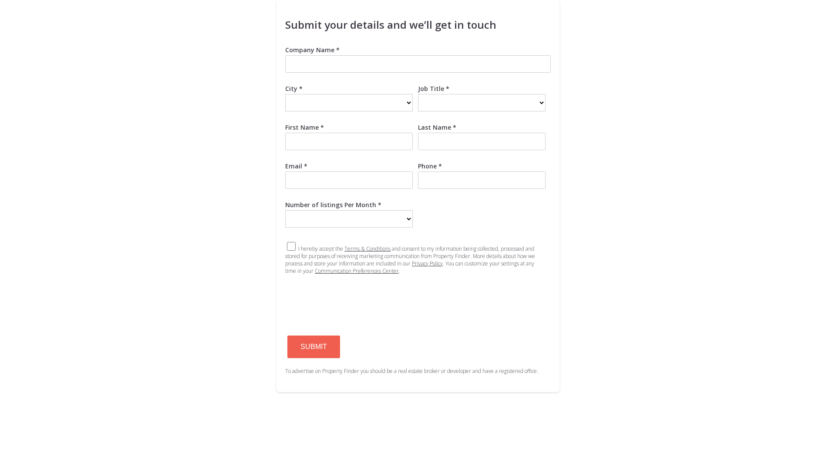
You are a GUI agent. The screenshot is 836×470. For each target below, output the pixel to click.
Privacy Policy (427, 263)
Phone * (430, 166)
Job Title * (433, 89)
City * (294, 89)
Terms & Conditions (367, 248)
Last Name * (437, 127)
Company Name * (312, 50)
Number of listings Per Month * (333, 205)
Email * (296, 166)
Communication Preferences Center (357, 271)
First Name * (304, 127)
